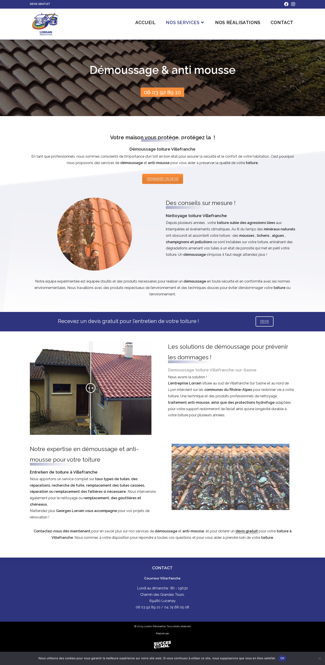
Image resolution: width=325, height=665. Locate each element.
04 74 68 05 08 (176, 607)
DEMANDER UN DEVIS (162, 179)
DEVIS (264, 321)
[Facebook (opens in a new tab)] (286, 4)
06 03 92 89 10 (162, 92)
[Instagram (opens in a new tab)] (292, 4)
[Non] (319, 658)
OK (282, 658)
